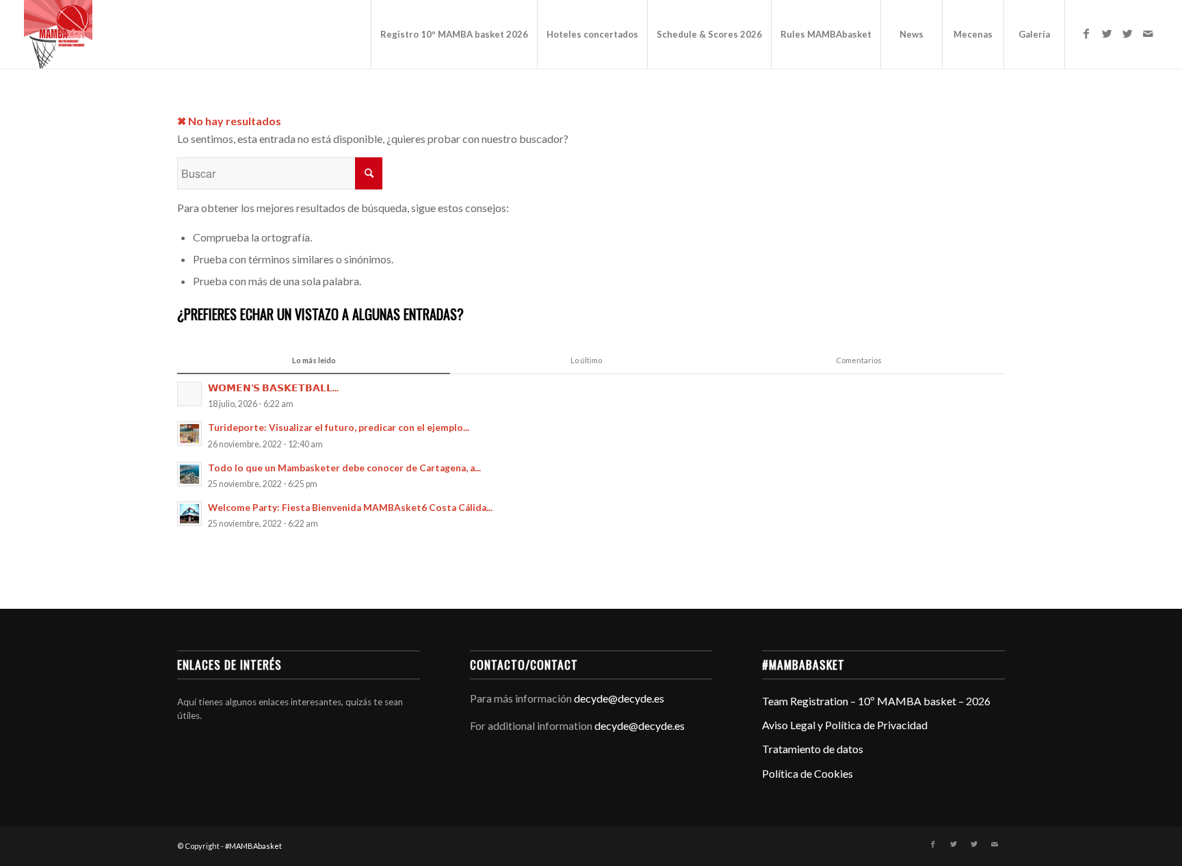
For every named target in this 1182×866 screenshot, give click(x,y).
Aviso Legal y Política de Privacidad (845, 724)
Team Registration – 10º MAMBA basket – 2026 (876, 700)
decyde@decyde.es (619, 698)
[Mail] (1148, 33)
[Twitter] (1106, 33)
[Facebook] (1086, 33)
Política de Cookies (807, 773)
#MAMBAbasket (253, 845)
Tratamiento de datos (812, 748)
